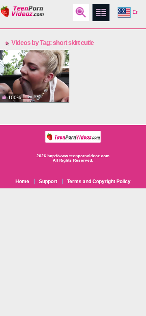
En (136, 12)
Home (22, 181)
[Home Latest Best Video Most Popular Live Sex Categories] (101, 12)
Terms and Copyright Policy (99, 181)
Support (48, 181)
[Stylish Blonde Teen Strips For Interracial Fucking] (34, 76)
